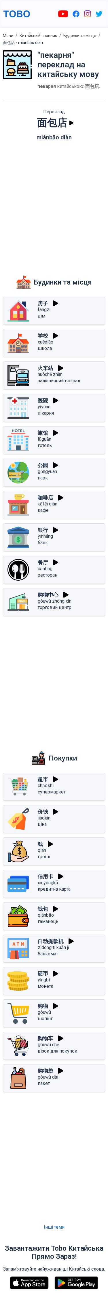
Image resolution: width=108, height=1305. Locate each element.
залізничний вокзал (59, 380)
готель (45, 445)
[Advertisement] (54, 203)
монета (45, 986)
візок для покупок (57, 1051)
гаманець (48, 921)
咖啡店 (45, 497)
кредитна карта (54, 889)
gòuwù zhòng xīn (54, 601)
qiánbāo (46, 915)
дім (41, 316)
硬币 (43, 973)
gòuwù (44, 1012)
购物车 (45, 1038)
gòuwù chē (48, 1044)
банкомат (48, 954)
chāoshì (46, 785)
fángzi (44, 309)
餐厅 (43, 562)
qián (42, 850)
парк (43, 478)
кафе (43, 510)
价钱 (43, 812)
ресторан (47, 575)
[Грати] (71, 122)
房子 (43, 303)
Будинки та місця (79, 35)
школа (45, 348)
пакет (44, 1083)
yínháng (45, 536)
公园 (43, 465)
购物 (43, 1006)
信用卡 (45, 876)
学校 (43, 336)
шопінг (45, 1018)
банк (43, 542)
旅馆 (43, 433)
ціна (42, 824)
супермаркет (52, 792)
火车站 (45, 368)
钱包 (43, 909)
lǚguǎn (44, 439)
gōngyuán (47, 471)
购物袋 (45, 1071)
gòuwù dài (48, 1077)
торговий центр (54, 607)
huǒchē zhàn (50, 374)
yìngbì (44, 980)
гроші (44, 856)
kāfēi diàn (47, 504)
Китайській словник (38, 35)
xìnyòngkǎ (48, 882)
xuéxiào (45, 342)
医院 (43, 400)
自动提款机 (51, 941)
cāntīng (45, 568)
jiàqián (44, 818)
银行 (43, 530)
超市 (43, 779)
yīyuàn (44, 406)
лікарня (46, 413)
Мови (8, 35)
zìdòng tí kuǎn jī (53, 947)
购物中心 (48, 595)
